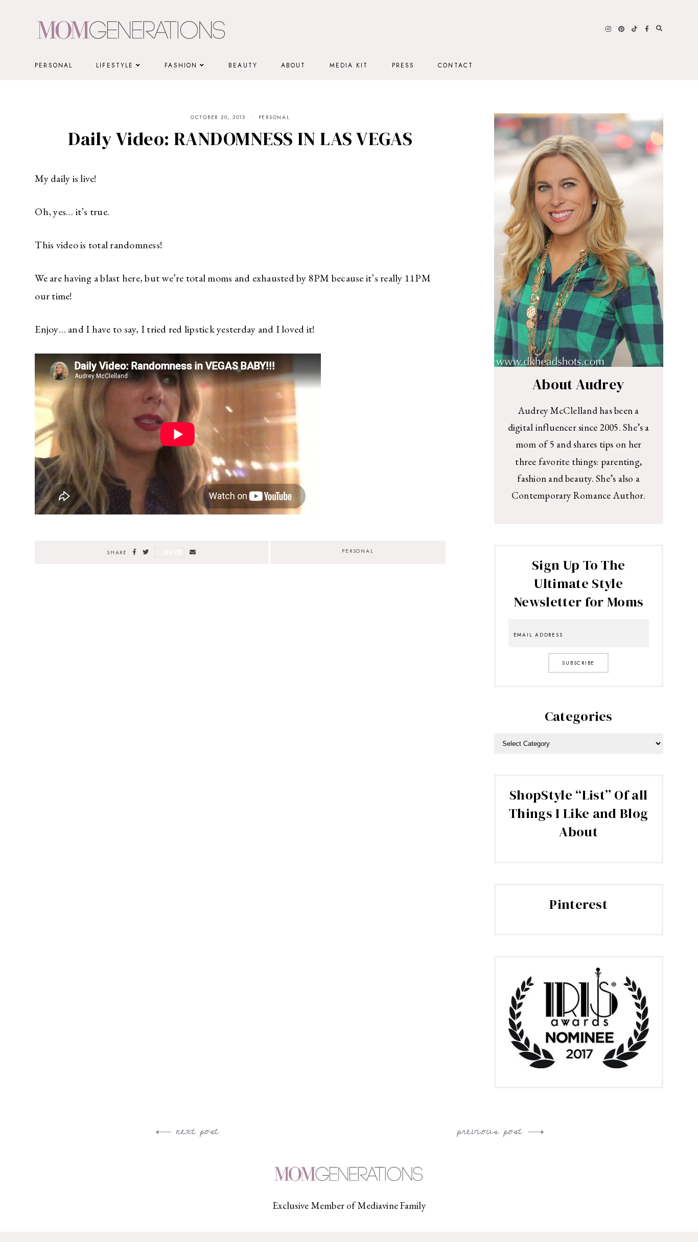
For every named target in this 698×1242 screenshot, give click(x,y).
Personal (54, 65)
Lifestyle (114, 65)
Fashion (181, 65)
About (293, 65)
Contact (455, 65)
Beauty (243, 65)
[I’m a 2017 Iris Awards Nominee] (578, 1064)
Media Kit (349, 65)
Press (403, 65)
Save (173, 552)
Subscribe (578, 663)
